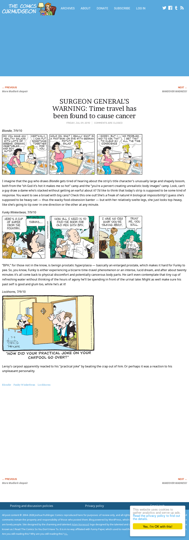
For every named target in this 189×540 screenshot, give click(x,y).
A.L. (66, 533)
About (86, 8)
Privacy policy (94, 506)
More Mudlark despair (15, 91)
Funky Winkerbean (24, 384)
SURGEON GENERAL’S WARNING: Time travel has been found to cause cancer (94, 108)
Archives (68, 8)
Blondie (6, 384)
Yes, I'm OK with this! (157, 526)
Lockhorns (44, 384)
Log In (140, 8)
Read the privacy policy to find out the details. (156, 517)
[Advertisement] (73, 46)
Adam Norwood (80, 524)
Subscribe (122, 8)
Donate (102, 8)
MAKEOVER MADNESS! (174, 91)
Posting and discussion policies (31, 506)
